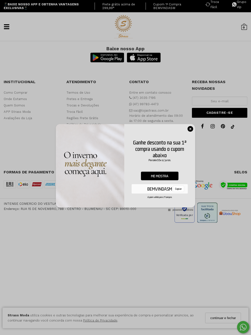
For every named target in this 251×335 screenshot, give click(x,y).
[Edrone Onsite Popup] (125, 167)
